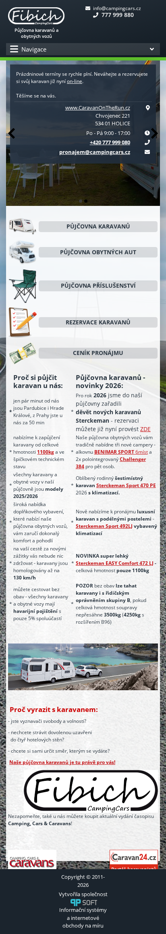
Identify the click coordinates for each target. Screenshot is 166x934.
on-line (74, 81)
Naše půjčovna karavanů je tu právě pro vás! (62, 762)
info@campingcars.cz (116, 8)
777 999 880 (117, 15)
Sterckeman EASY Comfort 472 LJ (115, 563)
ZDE (145, 429)
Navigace (33, 49)
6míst (121, 451)
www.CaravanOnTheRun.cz (97, 107)
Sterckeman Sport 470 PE (126, 485)
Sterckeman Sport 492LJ (104, 526)
